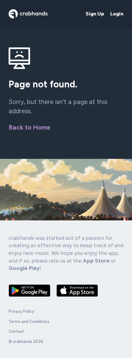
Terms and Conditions (29, 321)
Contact (16, 331)
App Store (96, 260)
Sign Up (95, 14)
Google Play (24, 268)
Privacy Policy (21, 311)
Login (116, 14)
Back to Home (29, 127)
